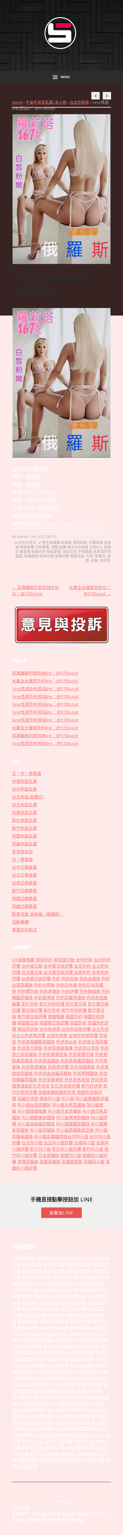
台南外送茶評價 (83, 1035)
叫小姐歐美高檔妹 (38, 1117)
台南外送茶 (57, 1035)
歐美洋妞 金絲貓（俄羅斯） (37, 914)
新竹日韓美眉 (24, 890)
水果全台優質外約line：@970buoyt (45, 681)
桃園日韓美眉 (24, 898)
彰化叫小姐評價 (66, 1149)
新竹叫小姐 (92, 1149)
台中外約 (84, 960)
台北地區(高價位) (28, 797)
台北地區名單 (24, 804)
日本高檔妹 (48, 1155)
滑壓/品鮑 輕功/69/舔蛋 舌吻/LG (76, 547)
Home (17, 102)
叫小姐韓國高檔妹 (73, 1124)
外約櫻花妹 (27, 991)
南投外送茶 (27, 1029)
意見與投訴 (22, 851)
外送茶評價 (58, 1067)
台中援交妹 (31, 966)
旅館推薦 (56, 1016)
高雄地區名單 (24, 844)
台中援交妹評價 (58, 966)
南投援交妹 (64, 960)
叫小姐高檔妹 (42, 1130)
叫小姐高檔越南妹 (50, 1136)
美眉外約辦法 (24, 929)
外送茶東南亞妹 (52, 1054)
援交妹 (84, 1513)
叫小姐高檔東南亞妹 (75, 1130)
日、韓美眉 (22, 859)
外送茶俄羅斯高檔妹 (36, 1042)
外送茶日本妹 (86, 1048)
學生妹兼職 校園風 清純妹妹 (64, 542)
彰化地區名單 (24, 820)
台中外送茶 (49, 1029)
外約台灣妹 (89, 978)
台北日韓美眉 (24, 875)
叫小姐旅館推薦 (32, 1111)
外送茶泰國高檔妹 (77, 1061)
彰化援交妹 (76, 1004)
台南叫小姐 (84, 1143)
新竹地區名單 (24, 828)
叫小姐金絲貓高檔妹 (36, 1124)
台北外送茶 (79, 102)
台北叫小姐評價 (58, 1143)
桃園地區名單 (24, 836)
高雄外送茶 (27, 1098)
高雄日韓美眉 (24, 906)
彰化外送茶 (39, 1086)
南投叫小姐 (49, 1098)
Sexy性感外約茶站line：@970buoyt (45, 688)
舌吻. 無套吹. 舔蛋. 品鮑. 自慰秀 (98, 558)
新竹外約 (52, 1010)
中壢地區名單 (24, 781)
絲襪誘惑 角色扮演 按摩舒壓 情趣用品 (54, 556)
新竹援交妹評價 (32, 1016)
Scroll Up (61, 1501)
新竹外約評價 (74, 1010)
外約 (56, 978)
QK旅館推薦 (23, 960)
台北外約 (82, 966)
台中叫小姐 (77, 1136)
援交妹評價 (31, 1010)
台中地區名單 (24, 789)
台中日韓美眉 (24, 867)
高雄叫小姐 (94, 1161)
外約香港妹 (44, 997)
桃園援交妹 (27, 1023)
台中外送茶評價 (76, 1029)
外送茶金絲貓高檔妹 (53, 1073)
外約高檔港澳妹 (70, 997)
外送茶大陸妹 (29, 1048)
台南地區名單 (24, 812)
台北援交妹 (31, 972)
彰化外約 (29, 1004)
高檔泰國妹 (49, 1161)
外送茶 (39, 1513)
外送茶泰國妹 (46, 1061)
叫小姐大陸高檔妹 (68, 1105)
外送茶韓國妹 (85, 1073)
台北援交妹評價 (58, 972)
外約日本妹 (66, 985)
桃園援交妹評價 (54, 1023)
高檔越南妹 (71, 1161)
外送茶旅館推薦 (58, 1048)
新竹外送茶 (91, 1086)
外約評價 (69, 991)
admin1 (23, 536)
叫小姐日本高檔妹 (64, 1111)
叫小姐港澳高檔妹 (73, 1117)
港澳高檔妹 (27, 1161)
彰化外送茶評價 (65, 1086)
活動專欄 (20, 922)
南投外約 (44, 960)
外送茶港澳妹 (34, 1067)
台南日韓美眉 (24, 883)
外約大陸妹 (44, 985)
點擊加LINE (61, 1213)
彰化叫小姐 (40, 1149)
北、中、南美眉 (26, 773)
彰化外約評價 (51, 1004)
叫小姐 (67, 1098)
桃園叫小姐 (70, 1155)
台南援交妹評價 (36, 978)
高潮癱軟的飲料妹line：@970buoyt (45, 673)
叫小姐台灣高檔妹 (34, 1105)
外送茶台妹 (66, 1042)
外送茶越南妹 (82, 1067)
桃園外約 (74, 1016)
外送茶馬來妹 (77, 1079)
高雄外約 (78, 1023)
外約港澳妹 (49, 991)
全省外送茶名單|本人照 (46, 102)
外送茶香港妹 (50, 1079)
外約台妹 (69, 978)
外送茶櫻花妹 (81, 1054)
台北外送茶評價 (30, 1035)
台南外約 (82, 972)
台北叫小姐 (31, 1143)
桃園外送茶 (65, 1092)
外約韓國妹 (89, 991)
